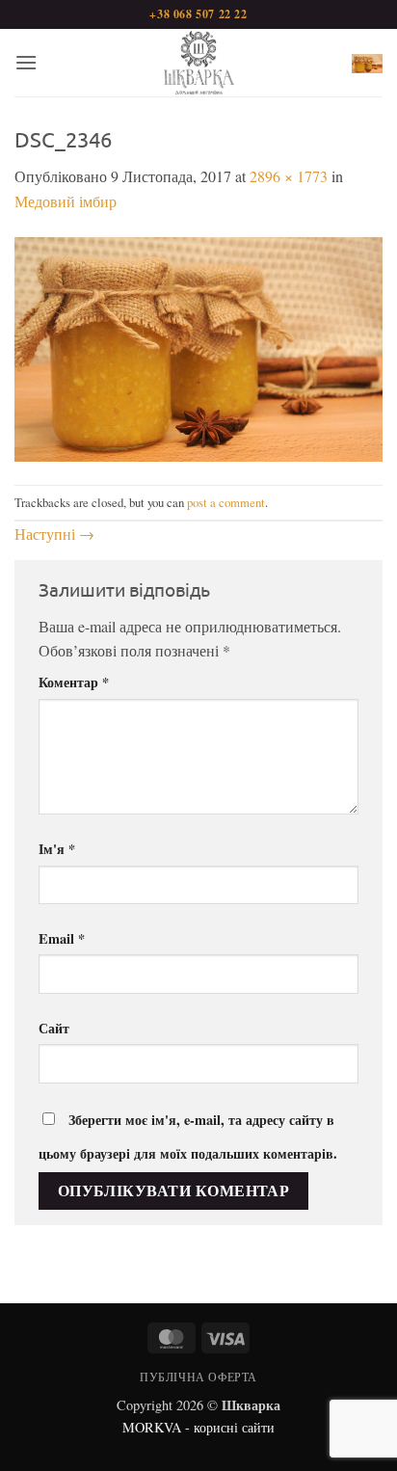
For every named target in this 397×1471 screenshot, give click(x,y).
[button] (26, 62)
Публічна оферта (198, 1376)
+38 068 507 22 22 (198, 14)
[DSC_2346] (198, 346)
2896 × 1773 (289, 176)
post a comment (226, 502)
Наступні (54, 533)
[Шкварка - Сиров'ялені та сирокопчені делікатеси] (198, 62)
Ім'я (57, 849)
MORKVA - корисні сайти (198, 1427)
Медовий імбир (65, 201)
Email (62, 938)
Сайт (54, 1028)
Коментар (74, 682)
